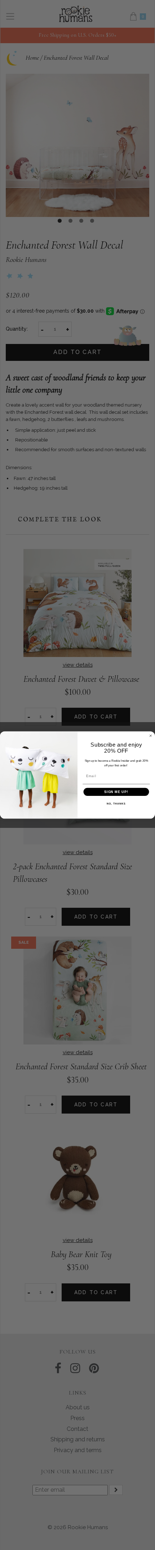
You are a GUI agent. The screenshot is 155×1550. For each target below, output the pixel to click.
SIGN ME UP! (116, 791)
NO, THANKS (116, 803)
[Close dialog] (150, 735)
